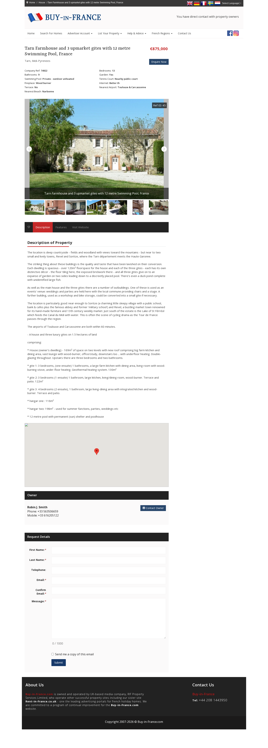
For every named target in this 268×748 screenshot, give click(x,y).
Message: (39, 601)
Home (32, 2)
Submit (58, 662)
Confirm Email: (41, 591)
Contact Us (184, 33)
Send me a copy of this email (74, 654)
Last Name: (37, 560)
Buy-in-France (203, 694)
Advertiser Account (79, 33)
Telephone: (38, 570)
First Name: (37, 550)
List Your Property (109, 33)
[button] (96, 451)
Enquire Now (158, 61)
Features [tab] (61, 227)
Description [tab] (43, 227)
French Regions (161, 33)
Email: (41, 580)
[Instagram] (236, 33)
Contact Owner (154, 508)
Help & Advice (135, 33)
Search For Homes (51, 33)
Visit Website (80, 227)
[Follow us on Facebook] (230, 33)
